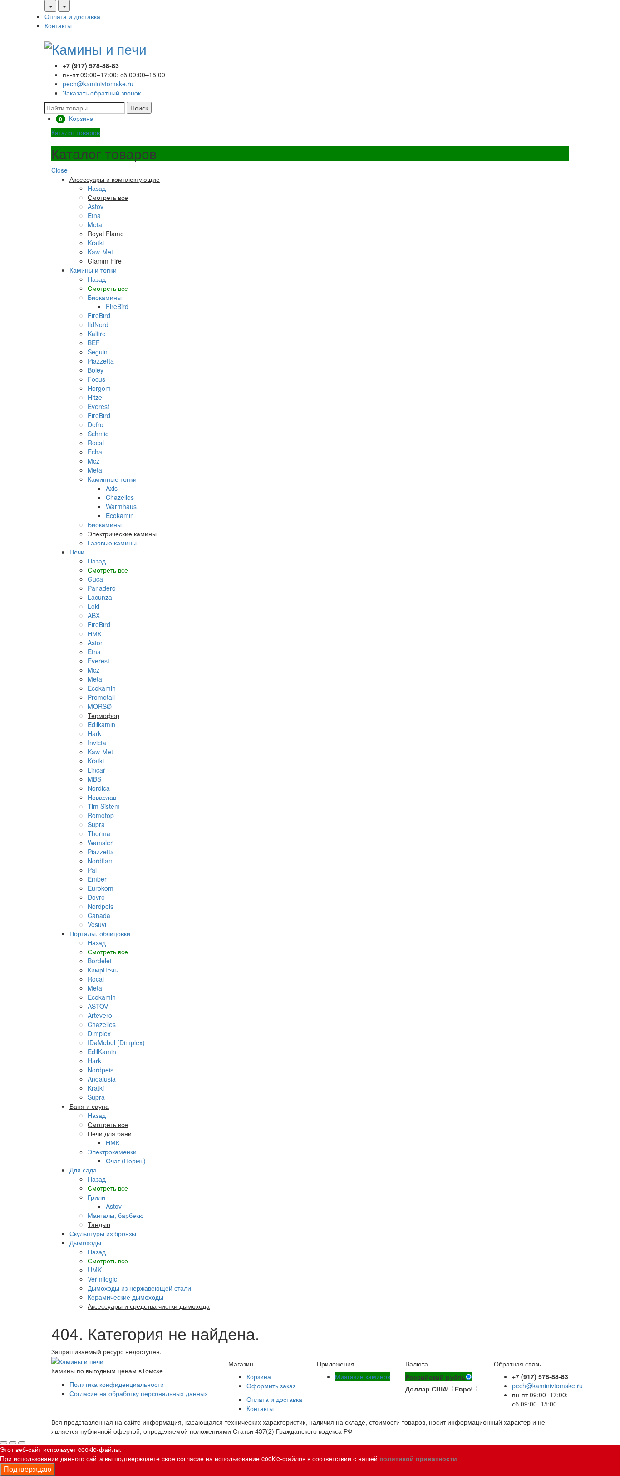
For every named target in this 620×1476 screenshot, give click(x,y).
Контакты (58, 25)
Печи (76, 551)
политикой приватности (418, 1458)
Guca (95, 578)
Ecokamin (120, 515)
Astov (95, 206)
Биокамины (105, 297)
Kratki (96, 242)
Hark (94, 733)
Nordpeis (100, 906)
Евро (463, 1388)
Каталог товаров (75, 132)
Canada (99, 915)
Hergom (99, 388)
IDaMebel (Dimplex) (116, 1042)
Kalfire (97, 333)
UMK (95, 1269)
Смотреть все (108, 288)
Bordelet (100, 960)
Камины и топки (93, 269)
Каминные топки (112, 479)
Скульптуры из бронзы (102, 1233)
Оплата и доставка (72, 16)
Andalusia (102, 1078)
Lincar (96, 769)
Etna (94, 215)
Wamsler (100, 842)
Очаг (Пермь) (126, 1160)
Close (59, 170)
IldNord (98, 324)
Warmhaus (121, 506)
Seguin (98, 351)
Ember (97, 878)
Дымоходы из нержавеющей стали (139, 1287)
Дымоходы (85, 1242)
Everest (98, 406)
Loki (93, 606)
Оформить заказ (270, 1385)
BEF (94, 342)
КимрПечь (103, 969)
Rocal (96, 442)
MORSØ (100, 706)
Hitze (95, 397)
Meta (95, 224)
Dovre (96, 897)
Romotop (101, 815)
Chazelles (120, 497)
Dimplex (99, 1033)
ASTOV (98, 1006)
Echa (95, 451)
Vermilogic (102, 1278)
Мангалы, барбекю (116, 1215)
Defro (95, 424)
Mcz (93, 460)
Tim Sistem (104, 806)
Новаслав (102, 797)
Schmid (98, 433)
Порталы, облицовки (99, 933)
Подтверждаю (27, 1469)
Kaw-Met (100, 251)
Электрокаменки (112, 1151)
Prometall (101, 697)
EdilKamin (102, 1051)
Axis (112, 488)
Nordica (99, 788)
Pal (92, 869)
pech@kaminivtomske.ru (98, 83)
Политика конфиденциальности (116, 1384)
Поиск (139, 107)
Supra (96, 824)
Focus (96, 379)
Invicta (97, 742)
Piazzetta (101, 360)
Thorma (99, 833)
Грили (96, 1197)
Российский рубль (435, 1376)
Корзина (258, 1376)
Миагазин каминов (362, 1376)
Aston (96, 642)
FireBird (117, 306)
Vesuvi (97, 924)
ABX (94, 615)
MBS (94, 778)
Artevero (100, 1015)
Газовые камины (112, 542)
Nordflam (101, 860)
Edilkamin (101, 724)
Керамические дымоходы (125, 1296)
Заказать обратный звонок (102, 92)
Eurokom (100, 888)
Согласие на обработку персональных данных (138, 1393)
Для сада (83, 1169)
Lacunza (100, 597)
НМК (94, 633)
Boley (95, 369)
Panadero (102, 588)
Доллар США (426, 1388)
